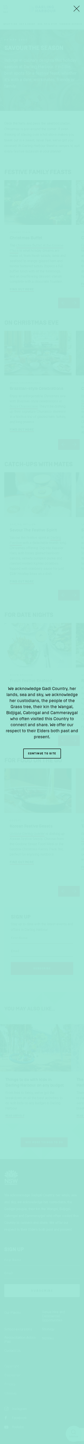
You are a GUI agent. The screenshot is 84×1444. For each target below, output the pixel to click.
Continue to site (42, 753)
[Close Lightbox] (76, 8)
